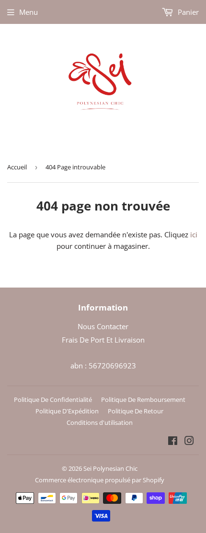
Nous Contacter (103, 326)
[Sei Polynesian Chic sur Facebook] (173, 441)
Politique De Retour (135, 411)
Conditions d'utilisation (100, 422)
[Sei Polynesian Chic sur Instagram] (189, 441)
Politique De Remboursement (143, 399)
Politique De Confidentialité (53, 399)
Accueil (17, 167)
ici (193, 234)
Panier (187, 12)
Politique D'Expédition (67, 411)
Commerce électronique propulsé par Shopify (99, 480)
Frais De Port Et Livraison (103, 339)
